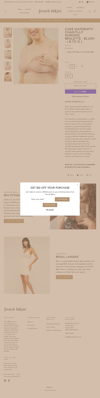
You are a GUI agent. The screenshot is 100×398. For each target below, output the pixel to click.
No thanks (50, 210)
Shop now (50, 205)
